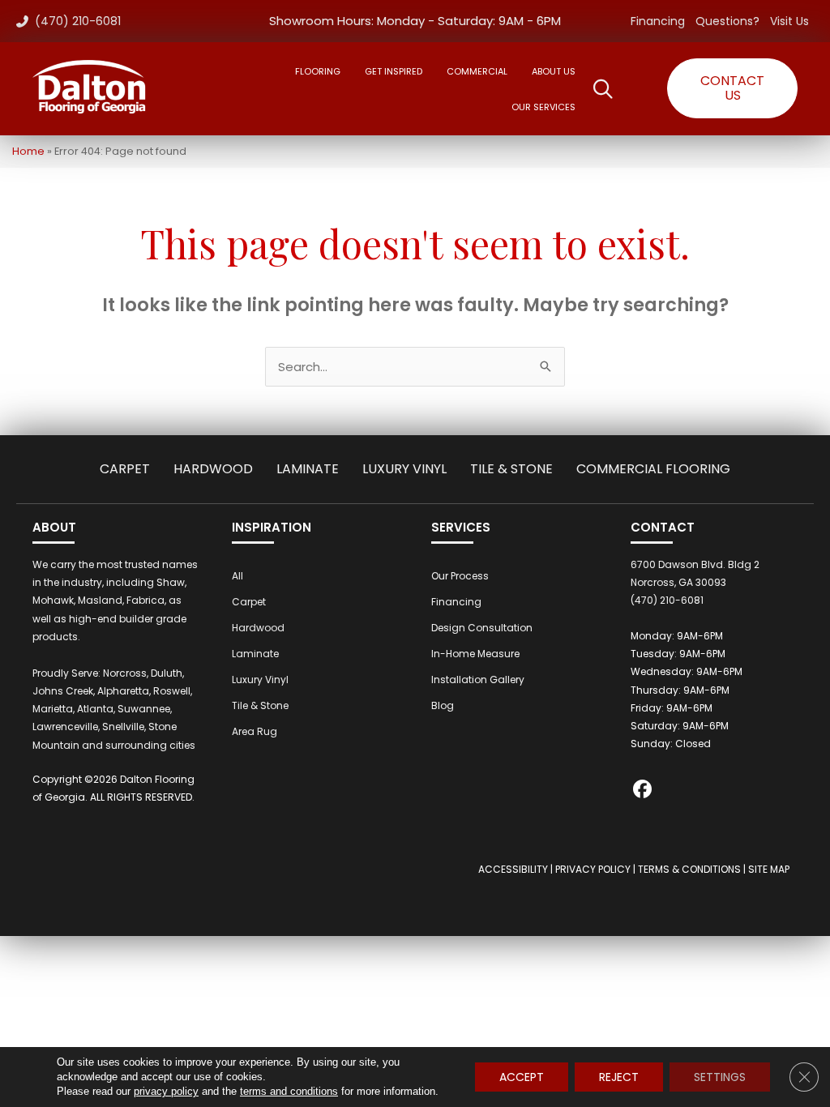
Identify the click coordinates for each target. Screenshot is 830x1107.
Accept (521, 1077)
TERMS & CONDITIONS (689, 869)
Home (28, 151)
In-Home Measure (475, 653)
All (237, 576)
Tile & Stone (511, 468)
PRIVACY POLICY (593, 869)
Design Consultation (482, 628)
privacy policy (166, 1091)
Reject (619, 1077)
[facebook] (642, 791)
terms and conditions (289, 1091)
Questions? (727, 21)
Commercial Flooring (653, 468)
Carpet (125, 468)
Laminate (307, 468)
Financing (658, 21)
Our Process (460, 576)
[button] (732, 88)
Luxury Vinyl (404, 468)
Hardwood (213, 468)
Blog (442, 705)
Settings (720, 1077)
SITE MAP (768, 869)
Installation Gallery (477, 679)
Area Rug (254, 731)
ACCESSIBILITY (513, 869)
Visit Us (789, 21)
